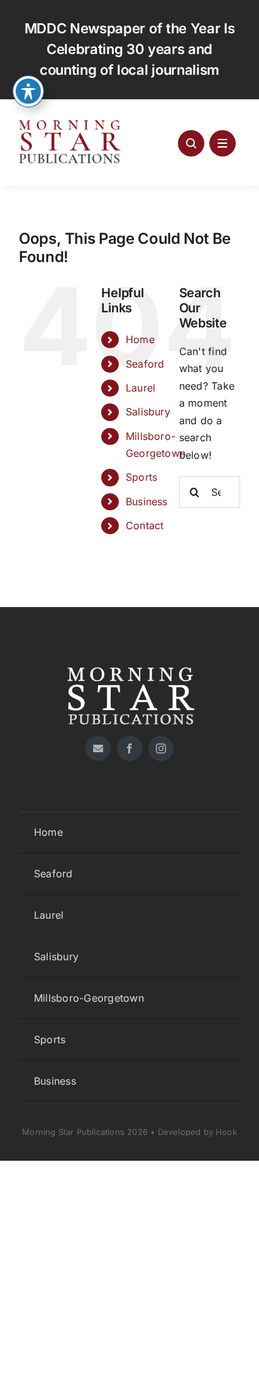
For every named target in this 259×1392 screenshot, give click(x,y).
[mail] (98, 748)
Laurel (140, 387)
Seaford (145, 364)
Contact (145, 525)
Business (147, 501)
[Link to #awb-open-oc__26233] (191, 143)
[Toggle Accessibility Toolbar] (28, 91)
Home (140, 339)
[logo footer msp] (129, 662)
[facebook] (129, 748)
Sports (141, 477)
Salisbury (148, 411)
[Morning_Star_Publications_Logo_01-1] (71, 123)
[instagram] (161, 748)
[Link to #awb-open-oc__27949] (222, 143)
